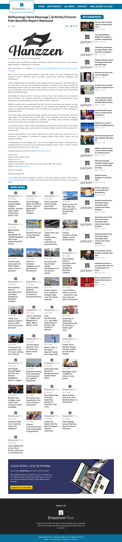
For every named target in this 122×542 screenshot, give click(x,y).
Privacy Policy (55, 539)
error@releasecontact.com (17, 180)
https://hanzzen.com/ (22, 166)
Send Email (17, 159)
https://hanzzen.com (44, 151)
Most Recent (54, 6)
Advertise (66, 539)
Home (41, 6)
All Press (69, 6)
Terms (46, 539)
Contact (82, 6)
